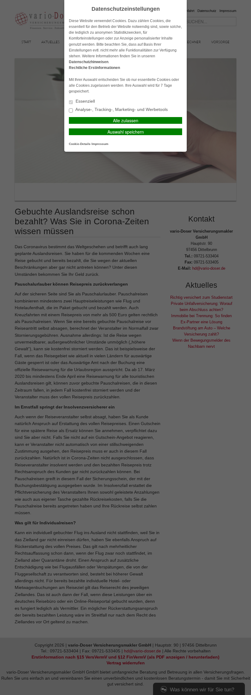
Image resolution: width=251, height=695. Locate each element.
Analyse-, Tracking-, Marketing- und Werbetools (121, 109)
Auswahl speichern (125, 132)
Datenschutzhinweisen (88, 62)
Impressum (100, 144)
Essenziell (84, 101)
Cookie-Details (80, 144)
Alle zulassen (125, 120)
